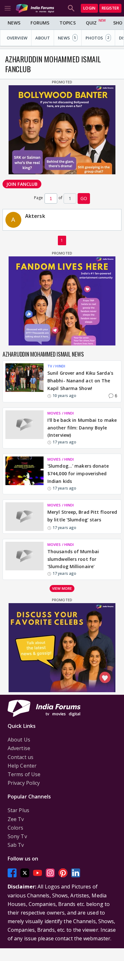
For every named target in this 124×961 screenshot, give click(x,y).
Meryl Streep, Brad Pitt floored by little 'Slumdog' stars (82, 516)
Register (110, 8)
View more (62, 588)
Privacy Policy (24, 782)
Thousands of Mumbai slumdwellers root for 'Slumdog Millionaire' (73, 559)
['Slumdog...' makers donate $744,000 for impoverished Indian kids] (24, 473)
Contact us (20, 757)
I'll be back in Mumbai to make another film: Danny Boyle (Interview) (82, 427)
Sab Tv (16, 844)
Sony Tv (17, 836)
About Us (19, 739)
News (14, 23)
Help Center (22, 765)
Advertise (19, 748)
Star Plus (18, 810)
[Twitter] (24, 873)
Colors (16, 827)
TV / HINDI (56, 366)
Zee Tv (16, 819)
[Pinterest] (63, 873)
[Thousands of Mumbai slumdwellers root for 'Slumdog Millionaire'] (24, 559)
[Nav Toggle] (8, 8)
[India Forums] (35, 8)
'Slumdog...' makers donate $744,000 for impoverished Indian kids (78, 473)
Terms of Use (24, 774)
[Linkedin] (75, 873)
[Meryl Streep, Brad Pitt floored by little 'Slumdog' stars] (24, 516)
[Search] (71, 8)
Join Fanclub (22, 184)
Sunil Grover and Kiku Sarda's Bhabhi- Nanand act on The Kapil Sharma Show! (80, 380)
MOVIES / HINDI (60, 413)
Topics (67, 23)
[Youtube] (37, 873)
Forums (40, 23)
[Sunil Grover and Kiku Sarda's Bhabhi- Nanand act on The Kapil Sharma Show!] (24, 381)
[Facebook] (12, 873)
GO (83, 198)
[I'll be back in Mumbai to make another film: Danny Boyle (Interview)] (24, 427)
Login (89, 8)
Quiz (91, 23)
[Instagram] (50, 873)
